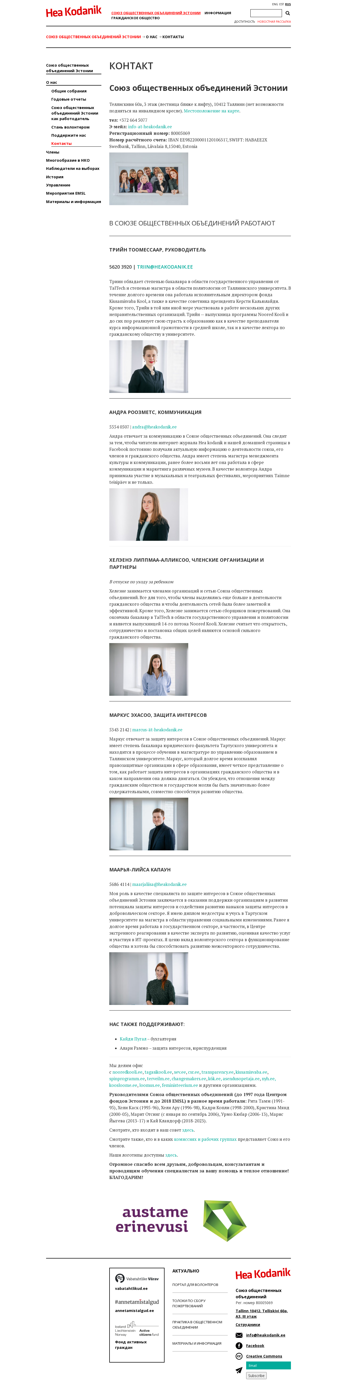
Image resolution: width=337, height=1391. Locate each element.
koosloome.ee (123, 1085)
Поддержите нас (68, 135)
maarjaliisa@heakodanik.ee (159, 884)
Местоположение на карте (211, 111)
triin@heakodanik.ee (165, 267)
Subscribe (256, 1375)
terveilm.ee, (159, 1079)
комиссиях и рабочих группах (205, 1139)
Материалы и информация (73, 201)
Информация (218, 13)
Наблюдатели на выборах (72, 168)
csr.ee (193, 1072)
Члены (52, 152)
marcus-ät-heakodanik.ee (157, 730)
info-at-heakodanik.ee (150, 127)
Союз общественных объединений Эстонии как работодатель (74, 113)
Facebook (255, 1345)
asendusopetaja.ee (241, 1079)
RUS (288, 4)
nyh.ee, (269, 1079)
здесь (188, 1130)
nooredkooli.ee (127, 1072)
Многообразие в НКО (68, 160)
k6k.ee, (215, 1079)
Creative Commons (264, 1356)
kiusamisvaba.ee (251, 1072)
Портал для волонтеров (195, 1284)
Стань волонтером (70, 127)
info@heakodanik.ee (265, 1335)
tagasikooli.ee (158, 1072)
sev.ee (180, 1072)
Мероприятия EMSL (66, 193)
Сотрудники (248, 1324)
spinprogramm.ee (127, 1079)
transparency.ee (217, 1072)
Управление (58, 185)
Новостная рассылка (274, 21)
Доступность (244, 21)
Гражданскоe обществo (135, 18)
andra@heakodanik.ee (154, 427)
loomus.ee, (150, 1085)
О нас (151, 36)
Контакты (173, 36)
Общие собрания (69, 90)
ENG (275, 4)
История (54, 176)
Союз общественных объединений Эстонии (156, 13)
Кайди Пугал (133, 1039)
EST (281, 4)
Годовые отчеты (68, 99)
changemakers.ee (189, 1079)
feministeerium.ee (180, 1085)
